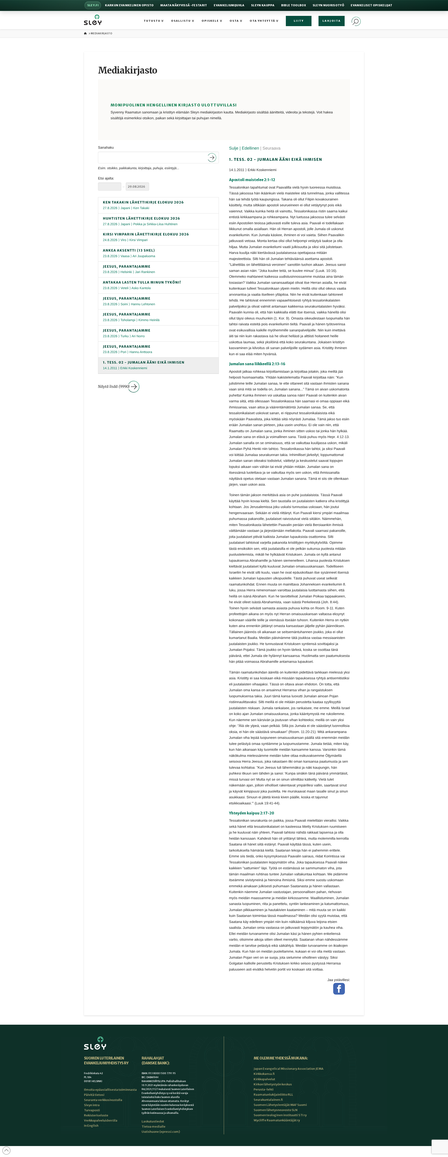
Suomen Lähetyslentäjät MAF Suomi (280, 1105)
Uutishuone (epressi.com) (161, 1132)
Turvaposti (92, 1110)
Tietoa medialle (153, 1127)
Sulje (234, 148)
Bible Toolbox (293, 5)
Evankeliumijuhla (229, 5)
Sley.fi (92, 5)
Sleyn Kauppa (262, 5)
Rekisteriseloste (96, 1115)
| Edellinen (250, 148)
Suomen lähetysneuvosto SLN (276, 1110)
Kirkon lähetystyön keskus (273, 1084)
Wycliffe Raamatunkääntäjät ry (277, 1120)
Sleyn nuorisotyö (328, 5)
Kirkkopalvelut (264, 1079)
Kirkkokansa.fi (264, 1074)
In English (91, 1126)
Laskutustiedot (153, 1121)
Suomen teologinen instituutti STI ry (280, 1115)
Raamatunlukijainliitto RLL (273, 1095)
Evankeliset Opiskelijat (371, 5)
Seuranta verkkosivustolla (103, 1100)
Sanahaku (106, 148)
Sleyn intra (92, 1105)
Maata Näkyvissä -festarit (183, 5)
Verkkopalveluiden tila (100, 1120)
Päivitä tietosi (94, 1095)
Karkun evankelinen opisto (129, 5)
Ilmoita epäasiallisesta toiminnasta (110, 1090)
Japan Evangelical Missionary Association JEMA (288, 1069)
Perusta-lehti (263, 1089)
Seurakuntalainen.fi (268, 1100)
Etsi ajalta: (106, 178)
